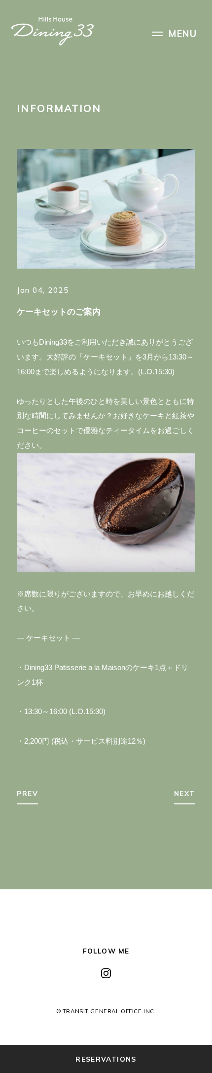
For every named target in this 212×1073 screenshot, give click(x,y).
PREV (27, 793)
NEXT (184, 793)
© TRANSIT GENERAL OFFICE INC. (106, 1011)
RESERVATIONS (106, 1059)
